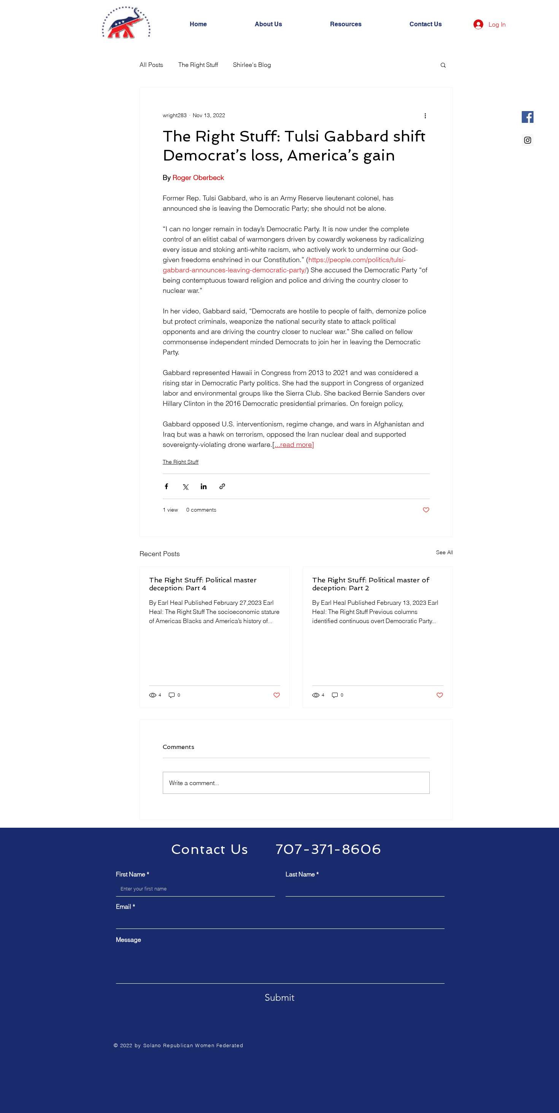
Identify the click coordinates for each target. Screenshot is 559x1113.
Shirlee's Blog (252, 64)
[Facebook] (528, 117)
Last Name (300, 874)
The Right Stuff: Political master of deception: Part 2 (370, 584)
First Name (130, 874)
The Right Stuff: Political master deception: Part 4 (203, 584)
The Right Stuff (198, 64)
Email (123, 906)
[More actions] (425, 115)
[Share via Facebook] (166, 486)
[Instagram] (528, 140)
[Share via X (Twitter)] (185, 486)
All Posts (151, 64)
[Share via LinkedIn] (203, 486)
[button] (443, 65)
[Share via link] (222, 486)
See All (444, 552)
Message (128, 940)
